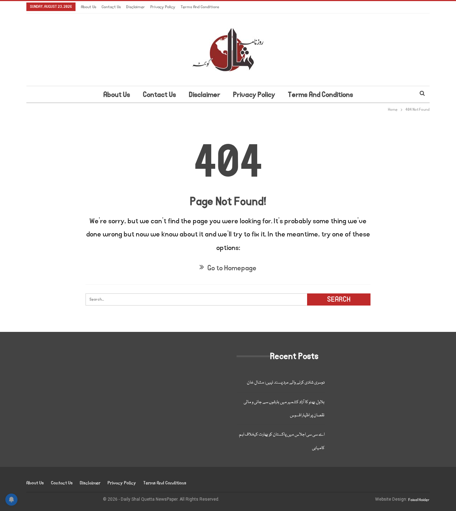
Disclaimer (135, 7)
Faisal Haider (419, 500)
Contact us (111, 7)
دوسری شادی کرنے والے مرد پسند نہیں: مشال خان (286, 382)
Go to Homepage (231, 268)
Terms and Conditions (200, 7)
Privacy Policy (162, 7)
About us (88, 7)
